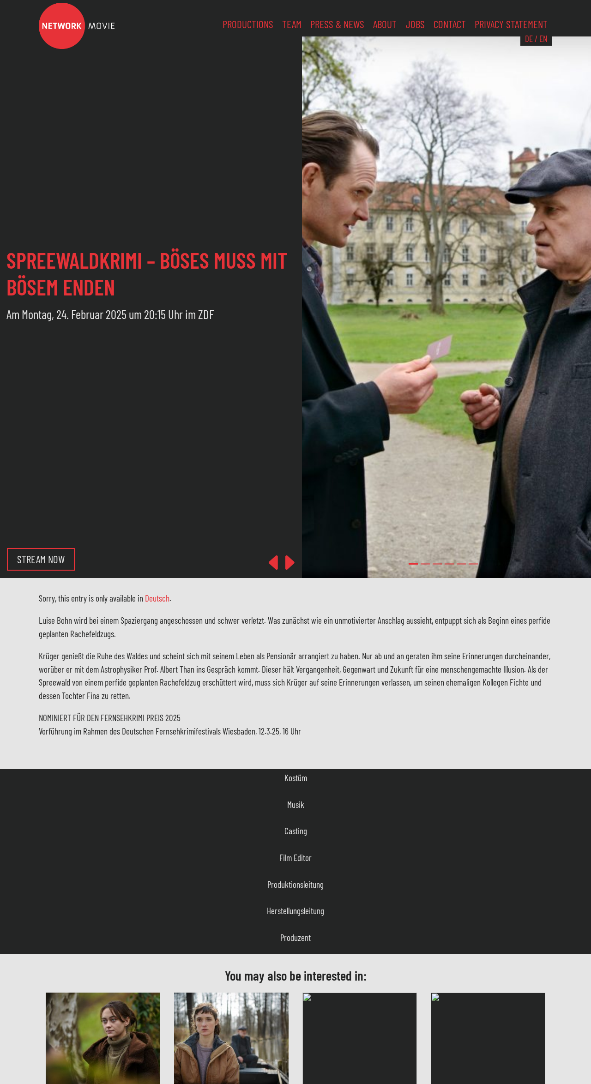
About (385, 24)
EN (543, 38)
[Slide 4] (461, 564)
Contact (450, 24)
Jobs (415, 24)
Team (292, 24)
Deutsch (157, 598)
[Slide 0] (413, 564)
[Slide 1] (425, 564)
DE (529, 38)
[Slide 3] (449, 564)
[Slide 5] (473, 564)
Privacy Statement (511, 24)
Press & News (337, 24)
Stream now (41, 559)
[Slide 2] (437, 564)
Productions (248, 24)
